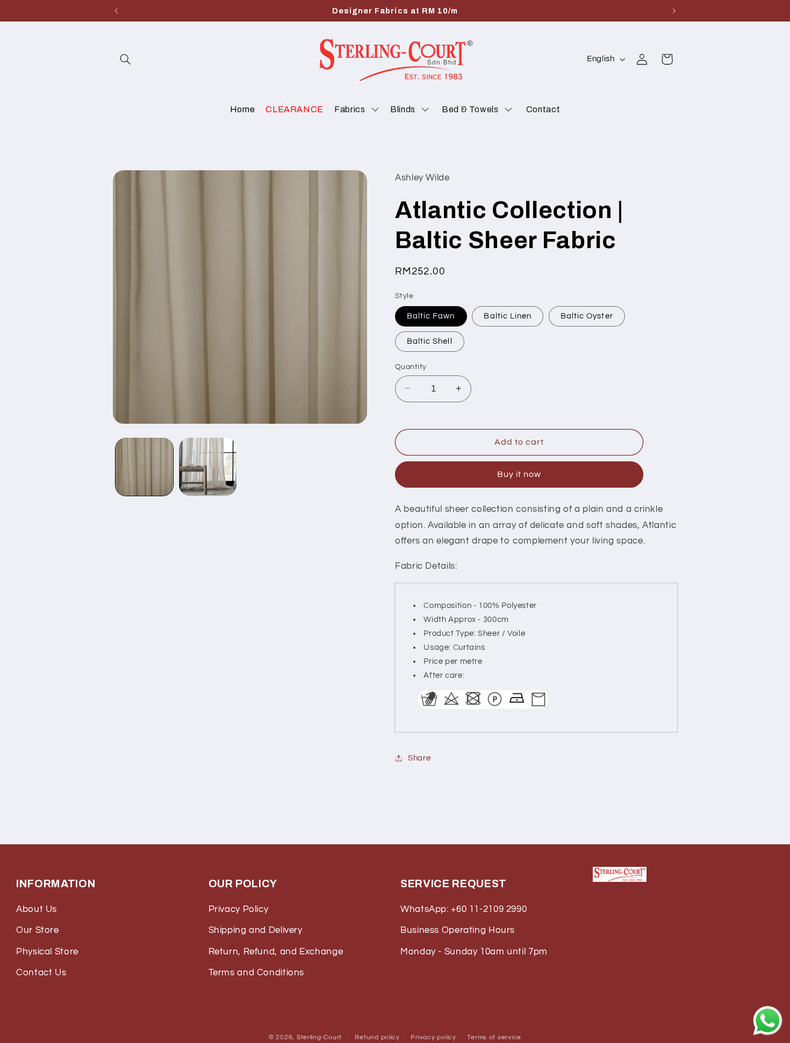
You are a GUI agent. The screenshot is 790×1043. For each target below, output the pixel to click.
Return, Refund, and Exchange (276, 952)
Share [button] (419, 758)
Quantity (410, 366)
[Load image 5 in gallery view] (207, 466)
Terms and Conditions (257, 972)
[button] (125, 59)
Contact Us (41, 972)
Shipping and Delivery (256, 930)
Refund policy (377, 1037)
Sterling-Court (319, 1037)
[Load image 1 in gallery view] (144, 466)
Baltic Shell (430, 341)
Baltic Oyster (587, 316)
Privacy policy (433, 1037)
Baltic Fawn (431, 316)
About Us (36, 909)
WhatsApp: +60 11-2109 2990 (463, 909)
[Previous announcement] (116, 10)
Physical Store (47, 952)
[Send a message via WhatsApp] (768, 1021)
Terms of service (494, 1037)
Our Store (37, 930)
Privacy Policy (239, 909)
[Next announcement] (674, 10)
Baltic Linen (508, 316)
